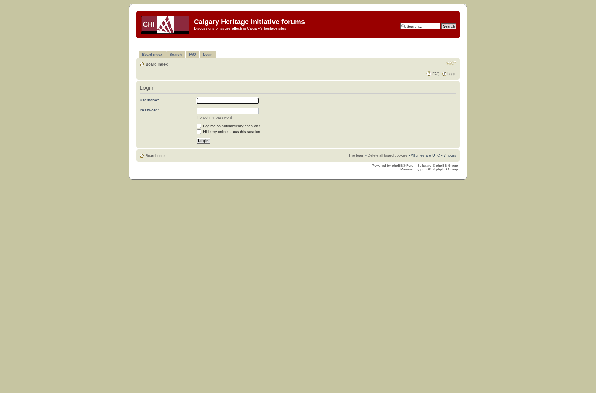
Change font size (451, 63)
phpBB (397, 165)
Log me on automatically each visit (231, 126)
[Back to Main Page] (166, 24)
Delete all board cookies (388, 155)
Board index (157, 64)
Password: (149, 110)
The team (356, 155)
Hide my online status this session (231, 132)
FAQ (436, 74)
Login (451, 74)
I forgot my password (214, 117)
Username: (149, 100)
